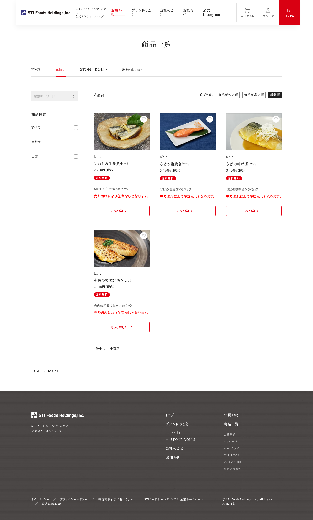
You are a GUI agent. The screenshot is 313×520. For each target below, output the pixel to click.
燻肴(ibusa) (132, 70)
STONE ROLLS (94, 70)
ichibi (61, 70)
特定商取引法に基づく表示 (116, 499)
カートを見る (232, 448)
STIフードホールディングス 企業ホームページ (174, 499)
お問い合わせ (233, 469)
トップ (170, 415)
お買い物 (116, 12)
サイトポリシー (40, 499)
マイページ (231, 441)
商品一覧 (231, 424)
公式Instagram (211, 12)
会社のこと (167, 12)
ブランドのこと (141, 12)
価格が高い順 (254, 95)
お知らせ (188, 12)
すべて (36, 70)
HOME (36, 371)
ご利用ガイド (232, 455)
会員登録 (230, 434)
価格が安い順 (228, 95)
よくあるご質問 (233, 462)
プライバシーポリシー (74, 499)
